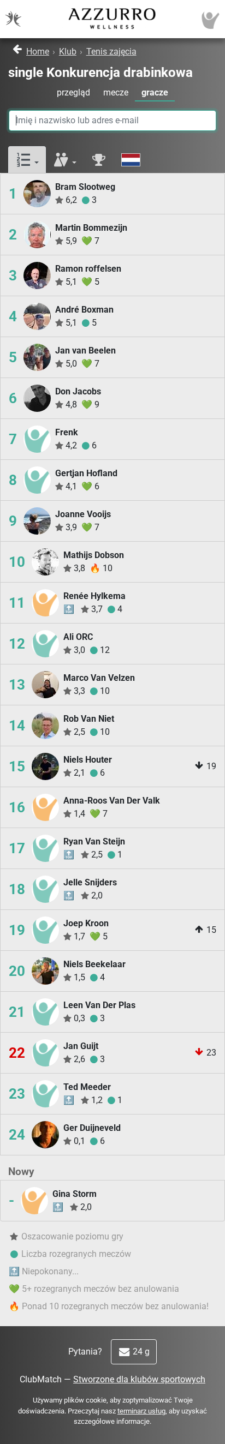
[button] (27, 160)
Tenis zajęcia (111, 51)
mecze (115, 92)
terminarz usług (141, 1411)
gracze (154, 92)
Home (37, 51)
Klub (67, 51)
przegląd (73, 92)
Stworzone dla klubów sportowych (139, 1379)
